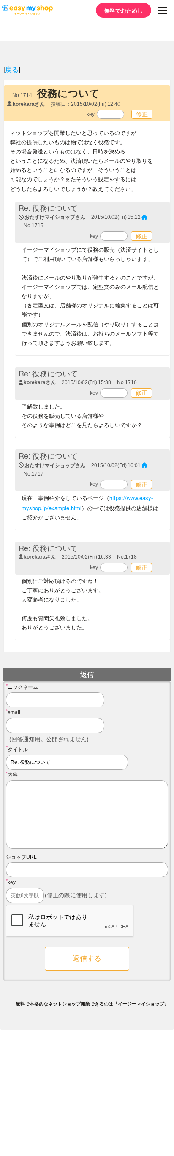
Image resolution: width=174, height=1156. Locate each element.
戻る (12, 69)
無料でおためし (123, 10)
